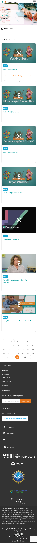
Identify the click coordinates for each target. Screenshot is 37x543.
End (24, 357)
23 (23, 353)
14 (13, 349)
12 (4, 349)
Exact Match (16, 81)
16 (23, 349)
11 (33, 345)
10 (28, 345)
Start (10, 341)
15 (18, 349)
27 (12, 357)
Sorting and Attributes (24, 76)
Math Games (6, 378)
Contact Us (5, 374)
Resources (5, 385)
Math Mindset (6, 381)
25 (33, 353)
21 (13, 353)
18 (33, 349)
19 (4, 353)
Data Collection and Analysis (10, 76)
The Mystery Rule (25, 81)
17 (28, 349)
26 (7, 357)
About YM (5, 370)
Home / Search (5, 18)
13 (8, 349)
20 (8, 353)
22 (18, 353)
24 (28, 353)
